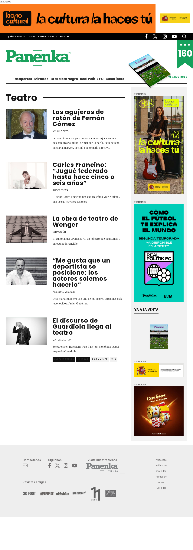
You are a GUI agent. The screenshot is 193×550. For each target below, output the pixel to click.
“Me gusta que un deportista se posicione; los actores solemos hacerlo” (81, 272)
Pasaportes (22, 79)
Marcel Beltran (62, 339)
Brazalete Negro (64, 79)
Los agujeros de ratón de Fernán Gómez (79, 118)
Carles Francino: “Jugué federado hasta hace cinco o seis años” (84, 173)
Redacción (59, 231)
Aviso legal (161, 460)
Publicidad (161, 488)
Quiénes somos (16, 36)
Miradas (41, 79)
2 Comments (99, 359)
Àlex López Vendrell (64, 291)
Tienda (31, 36)
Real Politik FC (91, 79)
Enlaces (64, 36)
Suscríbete (115, 79)
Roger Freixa (60, 190)
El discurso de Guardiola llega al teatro (82, 326)
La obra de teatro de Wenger (85, 221)
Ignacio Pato (60, 131)
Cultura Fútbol (64, 359)
